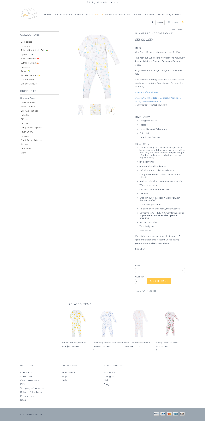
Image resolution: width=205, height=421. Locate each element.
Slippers (24, 144)
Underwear (26, 148)
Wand (23, 153)
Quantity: (139, 277)
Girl (99, 14)
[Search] (183, 23)
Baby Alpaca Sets (29, 111)
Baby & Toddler (28, 106)
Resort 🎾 (25, 71)
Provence (25, 67)
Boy (89, 14)
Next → (181, 29)
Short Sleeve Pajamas (31, 140)
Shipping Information (32, 388)
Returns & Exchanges (32, 392)
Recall (179, 14)
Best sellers (26, 42)
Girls (64, 380)
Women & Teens (115, 14)
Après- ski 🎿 (27, 54)
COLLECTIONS (63, 14)
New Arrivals (69, 372)
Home (47, 14)
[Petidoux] (29, 13)
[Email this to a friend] (154, 291)
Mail (106, 380)
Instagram (109, 376)
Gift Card (25, 123)
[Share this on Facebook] (146, 291)
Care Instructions (29, 380)
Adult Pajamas (28, 102)
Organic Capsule (29, 84)
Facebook (109, 372)
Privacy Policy (28, 396)
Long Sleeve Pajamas (31, 127)
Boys (64, 376)
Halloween (26, 46)
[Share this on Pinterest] (150, 291)
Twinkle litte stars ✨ (30, 75)
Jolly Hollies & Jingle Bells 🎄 (34, 50)
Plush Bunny (27, 132)
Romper (25, 136)
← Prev (172, 29)
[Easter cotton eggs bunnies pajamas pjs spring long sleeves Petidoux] (97, 66)
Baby (79, 14)
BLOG (160, 14)
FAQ (169, 14)
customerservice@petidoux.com (151, 105)
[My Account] (152, 23)
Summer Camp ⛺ (30, 63)
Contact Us (26, 372)
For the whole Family (141, 14)
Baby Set (25, 115)
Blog (106, 384)
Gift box (24, 119)
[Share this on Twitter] (143, 291)
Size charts (26, 376)
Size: (137, 265)
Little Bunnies (27, 79)
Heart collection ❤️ (30, 58)
